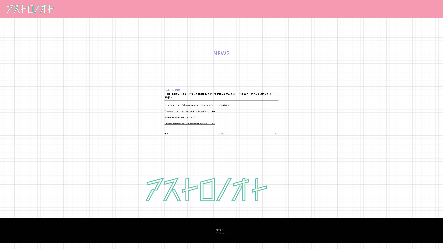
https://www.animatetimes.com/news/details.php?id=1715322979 (190, 123)
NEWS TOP (221, 134)
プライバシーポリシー (221, 233)
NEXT (276, 134)
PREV (166, 134)
